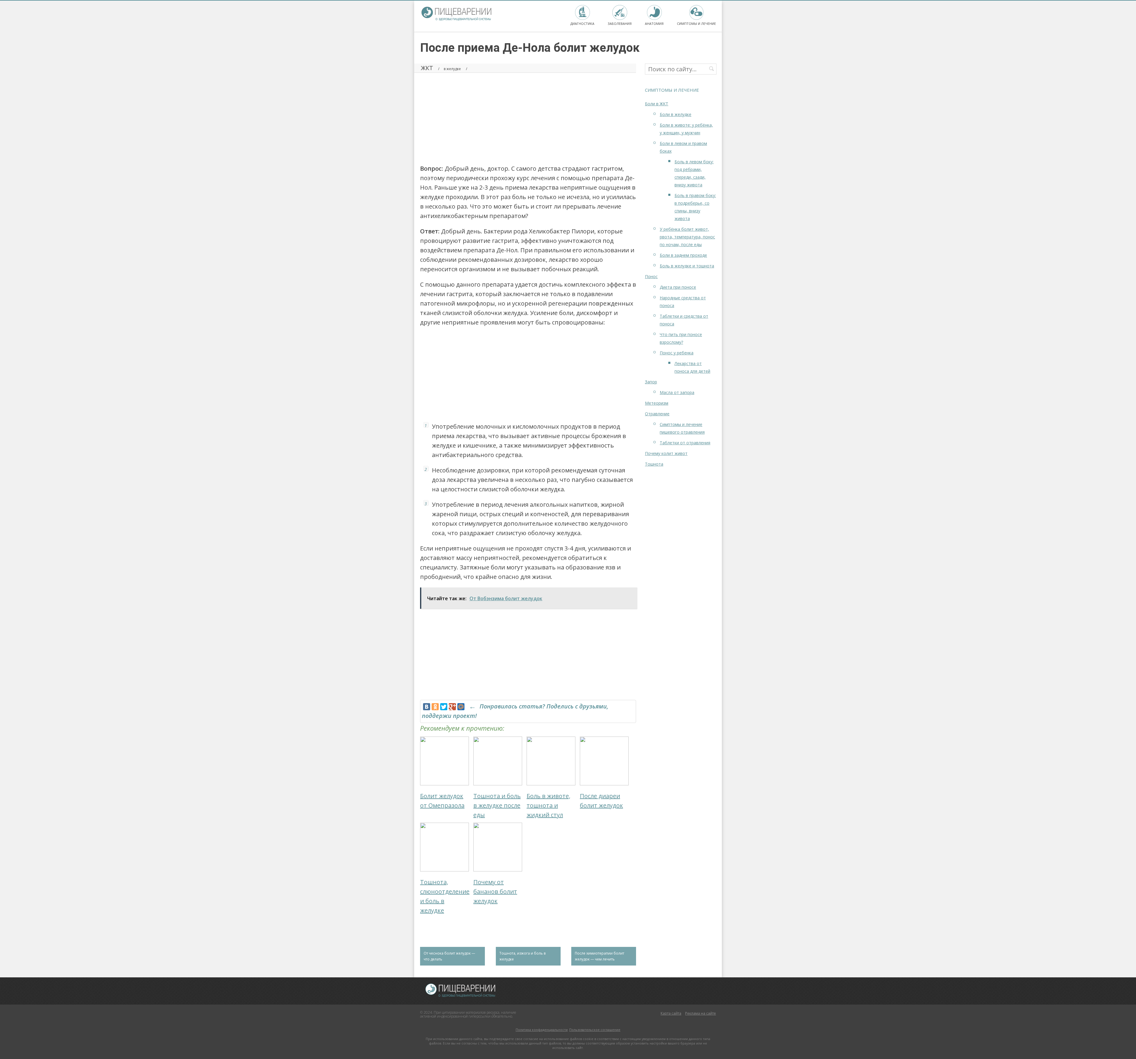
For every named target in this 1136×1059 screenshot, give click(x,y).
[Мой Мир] (460, 706)
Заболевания (620, 23)
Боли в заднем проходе (683, 255)
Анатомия (654, 23)
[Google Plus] (452, 706)
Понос (651, 276)
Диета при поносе (678, 287)
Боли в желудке (675, 114)
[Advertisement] (528, 116)
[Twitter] (443, 706)
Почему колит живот (666, 453)
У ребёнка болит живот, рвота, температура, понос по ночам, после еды (687, 236)
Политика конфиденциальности (542, 1030)
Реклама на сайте (700, 1013)
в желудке (452, 68)
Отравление (657, 414)
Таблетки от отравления (685, 442)
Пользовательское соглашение (594, 1030)
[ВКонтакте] (426, 706)
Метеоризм (656, 403)
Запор (651, 382)
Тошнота (654, 464)
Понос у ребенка (676, 353)
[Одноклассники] (435, 706)
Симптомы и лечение (696, 23)
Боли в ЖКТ (656, 103)
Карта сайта (671, 1013)
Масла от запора (677, 392)
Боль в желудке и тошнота (687, 266)
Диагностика (582, 23)
